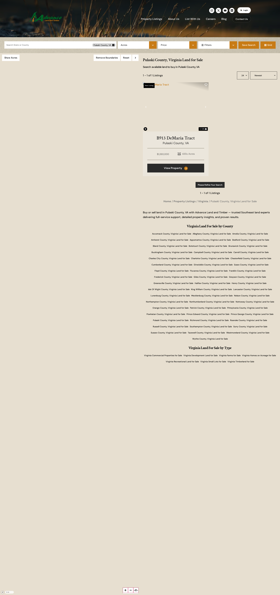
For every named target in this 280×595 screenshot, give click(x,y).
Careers (211, 19)
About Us (173, 19)
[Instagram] (211, 10)
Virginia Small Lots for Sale (213, 361)
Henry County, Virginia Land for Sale (249, 283)
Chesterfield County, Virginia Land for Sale (251, 258)
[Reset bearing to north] (136, 590)
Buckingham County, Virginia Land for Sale (172, 252)
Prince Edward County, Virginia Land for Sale (208, 314)
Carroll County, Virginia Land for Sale (251, 252)
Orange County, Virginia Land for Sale (171, 308)
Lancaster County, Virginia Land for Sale (252, 289)
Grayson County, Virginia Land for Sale (247, 277)
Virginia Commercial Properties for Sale (163, 355)
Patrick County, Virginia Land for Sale (208, 308)
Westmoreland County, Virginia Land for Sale (247, 332)
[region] (70, 324)
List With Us (192, 19)
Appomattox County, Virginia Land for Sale (210, 240)
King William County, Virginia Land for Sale (211, 289)
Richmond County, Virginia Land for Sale (209, 320)
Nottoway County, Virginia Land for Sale (255, 301)
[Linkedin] (232, 10)
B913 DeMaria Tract (176, 138)
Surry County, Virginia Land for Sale (250, 326)
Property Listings (151, 19)
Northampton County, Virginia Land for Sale (167, 301)
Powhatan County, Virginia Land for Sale (166, 314)
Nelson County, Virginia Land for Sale (252, 295)
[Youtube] (225, 10)
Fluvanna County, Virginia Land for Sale (209, 270)
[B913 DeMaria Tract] (176, 107)
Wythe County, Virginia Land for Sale (210, 338)
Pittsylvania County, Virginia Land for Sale (247, 308)
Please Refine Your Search (210, 185)
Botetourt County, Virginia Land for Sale (208, 246)
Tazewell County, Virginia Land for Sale (206, 332)
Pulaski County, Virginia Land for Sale (171, 320)
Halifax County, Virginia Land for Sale (212, 283)
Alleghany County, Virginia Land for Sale (212, 233)
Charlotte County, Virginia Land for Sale (210, 258)
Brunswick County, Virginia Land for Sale (248, 246)
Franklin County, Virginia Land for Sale (247, 270)
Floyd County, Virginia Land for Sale (172, 270)
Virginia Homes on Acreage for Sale (259, 355)
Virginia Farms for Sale (230, 355)
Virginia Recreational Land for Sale (182, 361)
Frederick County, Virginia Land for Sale (173, 277)
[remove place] (113, 45)
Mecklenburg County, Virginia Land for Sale (212, 295)
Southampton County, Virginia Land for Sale (211, 326)
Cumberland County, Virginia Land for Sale (172, 264)
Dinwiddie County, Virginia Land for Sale (213, 264)
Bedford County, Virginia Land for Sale (250, 240)
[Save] (206, 85)
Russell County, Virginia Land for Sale (170, 326)
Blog (224, 19)
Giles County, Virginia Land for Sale (211, 277)
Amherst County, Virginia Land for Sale (169, 240)
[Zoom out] (130, 590)
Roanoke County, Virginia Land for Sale (248, 320)
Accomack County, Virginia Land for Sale (171, 233)
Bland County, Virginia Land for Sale (170, 246)
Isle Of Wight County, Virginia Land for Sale (169, 289)
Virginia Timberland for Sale (241, 361)
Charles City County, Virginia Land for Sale (169, 258)
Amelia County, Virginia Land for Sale (250, 233)
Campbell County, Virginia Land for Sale (213, 252)
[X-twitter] (218, 10)
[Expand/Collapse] (135, 58)
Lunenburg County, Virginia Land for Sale (170, 295)
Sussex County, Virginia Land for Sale (168, 332)
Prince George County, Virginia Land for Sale (252, 314)
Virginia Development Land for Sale (200, 355)
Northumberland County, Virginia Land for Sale (211, 301)
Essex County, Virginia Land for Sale (251, 264)
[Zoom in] (125, 590)
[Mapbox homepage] (2, 592)
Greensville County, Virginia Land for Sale (173, 283)
